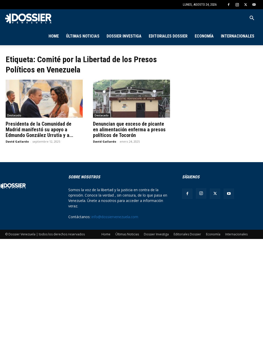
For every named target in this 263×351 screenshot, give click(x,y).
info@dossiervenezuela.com (114, 216)
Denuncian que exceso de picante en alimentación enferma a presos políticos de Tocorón (129, 129)
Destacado (14, 115)
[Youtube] (254, 4)
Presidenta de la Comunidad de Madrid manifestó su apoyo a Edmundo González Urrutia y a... (39, 129)
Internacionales (237, 36)
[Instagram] (237, 4)
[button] (252, 18)
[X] (245, 4)
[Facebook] (228, 4)
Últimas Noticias (82, 36)
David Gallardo (17, 141)
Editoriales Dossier (168, 36)
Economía (204, 36)
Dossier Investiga (124, 36)
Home (54, 36)
